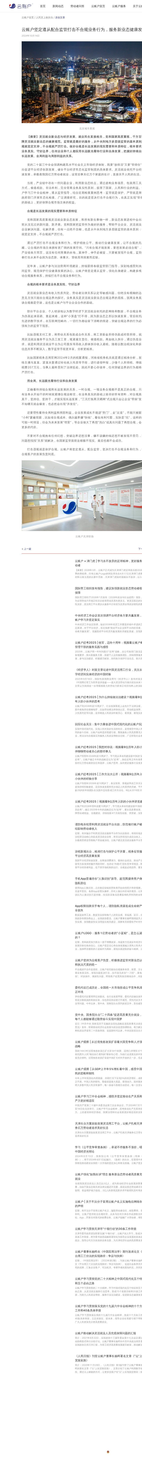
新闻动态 (58, 6)
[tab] (43, 6)
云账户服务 (119, 6)
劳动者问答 (77, 6)
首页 (43, 6)
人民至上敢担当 (44, 17)
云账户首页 (28, 17)
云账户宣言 (98, 6)
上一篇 (27, 548)
